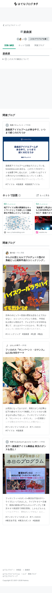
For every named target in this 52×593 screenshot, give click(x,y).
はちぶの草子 (15, 345)
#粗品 (40, 334)
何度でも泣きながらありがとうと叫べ (24, 442)
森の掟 (12, 253)
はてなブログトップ (10, 576)
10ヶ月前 (20, 253)
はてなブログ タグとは (11, 574)
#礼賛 (33, 334)
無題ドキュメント (16, 125)
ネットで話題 (24, 45)
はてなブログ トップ (13, 25)
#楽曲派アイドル (32, 184)
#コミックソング (13, 334)
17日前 (28, 125)
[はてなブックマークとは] (19, 195)
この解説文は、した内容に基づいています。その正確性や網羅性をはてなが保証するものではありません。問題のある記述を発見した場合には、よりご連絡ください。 (16, 59)
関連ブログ (39, 45)
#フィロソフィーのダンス (17, 427)
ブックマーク (10, 203)
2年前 (24, 345)
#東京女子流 (11, 520)
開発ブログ (32, 574)
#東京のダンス (24, 520)
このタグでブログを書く (39, 39)
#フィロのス (35, 427)
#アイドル (10, 184)
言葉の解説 (9, 45)
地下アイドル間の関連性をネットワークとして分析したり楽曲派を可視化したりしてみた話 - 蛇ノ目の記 (17, 210)
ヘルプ (23, 574)
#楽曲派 (19, 184)
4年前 (42, 442)
